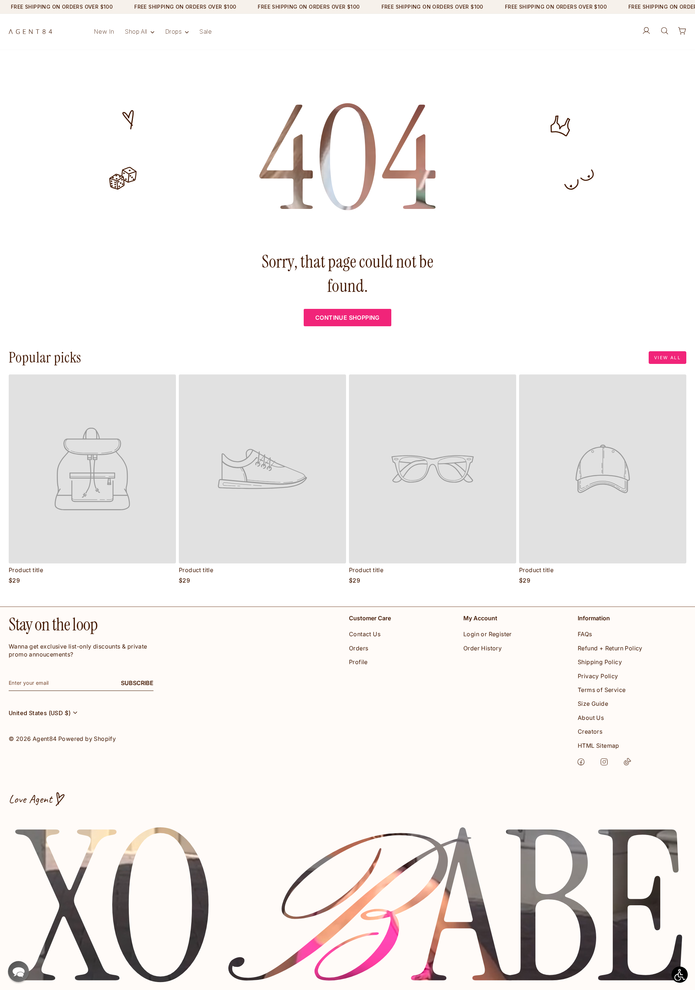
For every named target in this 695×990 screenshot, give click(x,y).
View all (667, 357)
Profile (358, 662)
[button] (18, 971)
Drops (174, 31)
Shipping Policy (600, 662)
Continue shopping (347, 317)
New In (104, 31)
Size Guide (593, 703)
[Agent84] (30, 31)
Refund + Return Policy (610, 648)
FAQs (585, 634)
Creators (590, 731)
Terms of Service (602, 689)
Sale (205, 31)
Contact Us (364, 634)
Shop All (137, 31)
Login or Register (487, 634)
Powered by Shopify (87, 738)
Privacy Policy (598, 676)
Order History (482, 648)
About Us (591, 717)
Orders (358, 648)
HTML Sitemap (598, 745)
